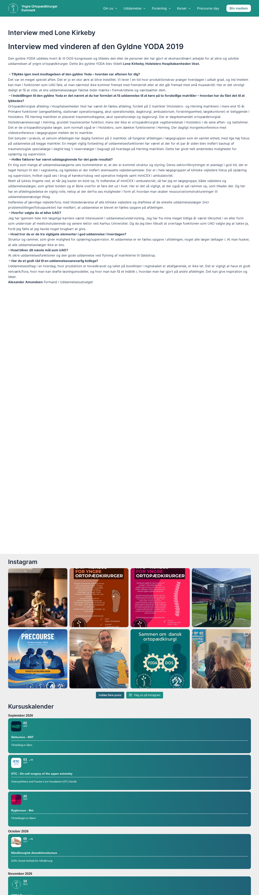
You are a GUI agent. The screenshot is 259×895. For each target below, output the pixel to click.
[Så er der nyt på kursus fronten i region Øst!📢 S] (160, 597)
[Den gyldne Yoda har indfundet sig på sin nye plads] (99, 658)
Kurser (182, 8)
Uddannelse (132, 8)
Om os (108, 8)
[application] (115, 8)
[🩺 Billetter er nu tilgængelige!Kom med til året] (37, 658)
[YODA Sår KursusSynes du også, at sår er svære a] (99, 597)
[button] (238, 8)
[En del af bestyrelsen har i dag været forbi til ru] (221, 597)
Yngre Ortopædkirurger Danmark (39, 8)
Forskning (159, 8)
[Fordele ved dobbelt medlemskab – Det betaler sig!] (160, 658)
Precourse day (208, 8)
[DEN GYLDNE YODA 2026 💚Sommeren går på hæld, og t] (37, 597)
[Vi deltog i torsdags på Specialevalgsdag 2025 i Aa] (221, 658)
